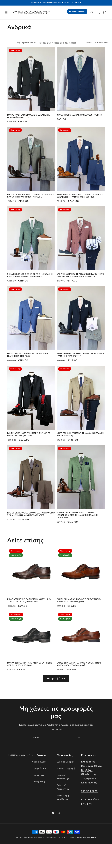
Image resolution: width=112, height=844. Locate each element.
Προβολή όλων (56, 678)
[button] (6, 12)
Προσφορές (38, 781)
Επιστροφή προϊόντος (63, 797)
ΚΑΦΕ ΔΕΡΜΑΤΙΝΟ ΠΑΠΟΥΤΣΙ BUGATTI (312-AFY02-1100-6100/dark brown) (29, 600)
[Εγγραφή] (79, 737)
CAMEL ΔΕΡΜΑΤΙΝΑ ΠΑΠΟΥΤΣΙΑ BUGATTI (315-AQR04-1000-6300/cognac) (79, 664)
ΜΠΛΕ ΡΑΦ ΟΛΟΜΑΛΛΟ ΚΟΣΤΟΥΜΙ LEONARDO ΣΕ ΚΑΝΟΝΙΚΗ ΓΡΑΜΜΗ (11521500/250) (80, 195)
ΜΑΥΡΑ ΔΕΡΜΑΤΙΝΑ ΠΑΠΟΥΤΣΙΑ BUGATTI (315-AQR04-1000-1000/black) (30, 664)
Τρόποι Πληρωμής (66, 768)
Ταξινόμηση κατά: (26, 42)
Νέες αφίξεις (39, 761)
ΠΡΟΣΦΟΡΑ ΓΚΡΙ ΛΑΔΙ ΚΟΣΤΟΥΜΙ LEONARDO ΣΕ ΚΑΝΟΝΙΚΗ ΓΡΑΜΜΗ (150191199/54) (31, 195)
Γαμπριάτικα (39, 768)
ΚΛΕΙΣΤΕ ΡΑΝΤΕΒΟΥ (77, 11)
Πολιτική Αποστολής (63, 777)
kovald (92, 837)
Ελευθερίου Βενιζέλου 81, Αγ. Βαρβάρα (91, 766)
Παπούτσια (38, 775)
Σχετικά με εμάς (66, 761)
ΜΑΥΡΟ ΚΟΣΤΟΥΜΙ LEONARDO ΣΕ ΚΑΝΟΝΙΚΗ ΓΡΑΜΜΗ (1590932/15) (29, 116)
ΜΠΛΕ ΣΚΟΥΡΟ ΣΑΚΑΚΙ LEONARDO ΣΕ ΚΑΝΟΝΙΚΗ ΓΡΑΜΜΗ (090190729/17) (80, 355)
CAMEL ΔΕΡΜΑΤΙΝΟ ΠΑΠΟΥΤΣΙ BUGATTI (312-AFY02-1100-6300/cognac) (79, 600)
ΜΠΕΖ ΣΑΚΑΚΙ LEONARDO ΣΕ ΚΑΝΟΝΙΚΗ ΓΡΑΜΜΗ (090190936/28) (80, 434)
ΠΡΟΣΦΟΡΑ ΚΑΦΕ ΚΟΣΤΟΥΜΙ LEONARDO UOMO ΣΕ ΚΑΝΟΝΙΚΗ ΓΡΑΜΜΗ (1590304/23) (31, 514)
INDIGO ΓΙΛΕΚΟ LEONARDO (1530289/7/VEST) (79, 115)
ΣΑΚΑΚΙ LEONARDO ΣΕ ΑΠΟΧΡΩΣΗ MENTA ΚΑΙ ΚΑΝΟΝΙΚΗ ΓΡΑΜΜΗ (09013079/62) (29, 275)
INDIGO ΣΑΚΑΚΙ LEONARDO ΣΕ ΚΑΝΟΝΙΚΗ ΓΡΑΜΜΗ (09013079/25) (27, 355)
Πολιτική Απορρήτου (63, 787)
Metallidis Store (31, 837)
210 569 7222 (89, 791)
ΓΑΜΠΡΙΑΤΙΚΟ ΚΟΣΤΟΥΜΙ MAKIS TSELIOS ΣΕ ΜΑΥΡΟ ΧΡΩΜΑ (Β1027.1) (28, 434)
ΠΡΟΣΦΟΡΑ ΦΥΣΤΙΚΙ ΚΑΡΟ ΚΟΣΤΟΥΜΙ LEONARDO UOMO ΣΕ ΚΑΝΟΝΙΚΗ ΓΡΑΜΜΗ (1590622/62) (77, 515)
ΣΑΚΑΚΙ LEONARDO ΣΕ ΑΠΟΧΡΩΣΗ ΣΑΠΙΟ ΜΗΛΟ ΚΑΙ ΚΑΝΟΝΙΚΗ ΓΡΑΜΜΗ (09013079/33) (80, 275)
